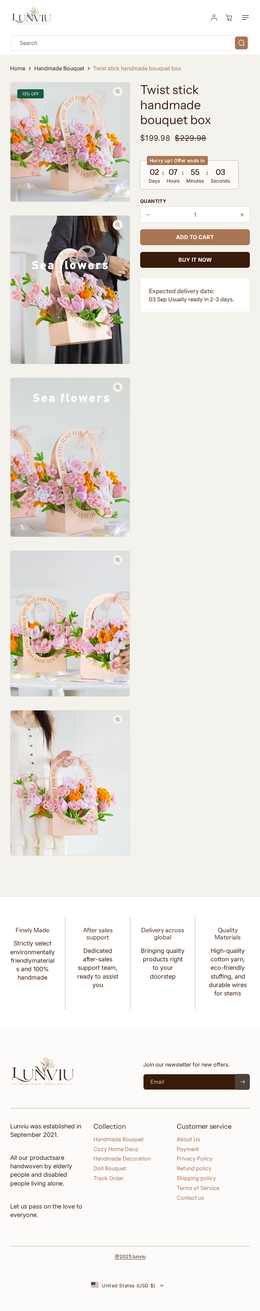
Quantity (153, 201)
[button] (244, 18)
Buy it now (195, 259)
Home (17, 68)
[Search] (241, 43)
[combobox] (130, 43)
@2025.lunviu (130, 1256)
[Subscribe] (242, 1082)
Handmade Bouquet (59, 68)
